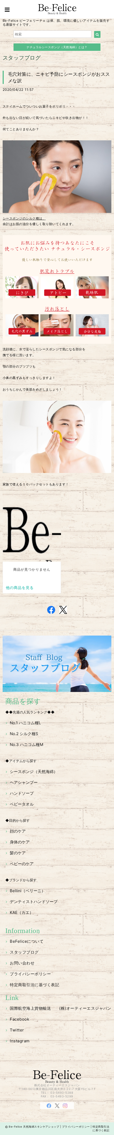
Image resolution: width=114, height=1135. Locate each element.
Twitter (17, 1030)
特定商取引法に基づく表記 (34, 984)
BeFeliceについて (26, 941)
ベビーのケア (22, 863)
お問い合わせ (22, 963)
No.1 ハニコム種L (25, 722)
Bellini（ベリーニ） (27, 890)
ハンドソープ (22, 793)
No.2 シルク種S (24, 733)
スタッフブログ (24, 952)
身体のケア (20, 841)
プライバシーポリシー (30, 973)
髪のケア (18, 852)
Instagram (19, 1040)
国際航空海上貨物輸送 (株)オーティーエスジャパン (60, 1008)
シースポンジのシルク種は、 (24, 218)
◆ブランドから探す (21, 880)
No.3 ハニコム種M (26, 744)
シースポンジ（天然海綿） (34, 771)
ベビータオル (22, 804)
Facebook (19, 1019)
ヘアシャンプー (24, 782)
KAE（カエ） (21, 912)
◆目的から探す (17, 820)
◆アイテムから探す (21, 761)
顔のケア (18, 831)
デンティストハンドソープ (34, 901)
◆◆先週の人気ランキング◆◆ (30, 712)
